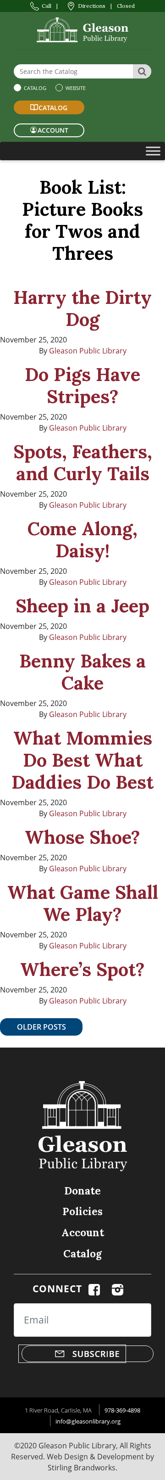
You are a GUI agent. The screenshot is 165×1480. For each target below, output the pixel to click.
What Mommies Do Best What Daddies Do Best (82, 760)
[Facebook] (94, 1288)
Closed (126, 5)
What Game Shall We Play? (82, 903)
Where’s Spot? (82, 969)
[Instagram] (117, 1288)
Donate (82, 1190)
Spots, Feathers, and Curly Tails (82, 462)
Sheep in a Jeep (82, 605)
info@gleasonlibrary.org (88, 1421)
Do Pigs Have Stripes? (82, 385)
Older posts (41, 1027)
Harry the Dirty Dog (82, 308)
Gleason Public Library (87, 351)
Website (75, 87)
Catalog (34, 87)
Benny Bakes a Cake (82, 672)
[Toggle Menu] (153, 150)
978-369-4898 (122, 1410)
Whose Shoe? (82, 837)
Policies (82, 1211)
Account (82, 1232)
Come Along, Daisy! (83, 539)
